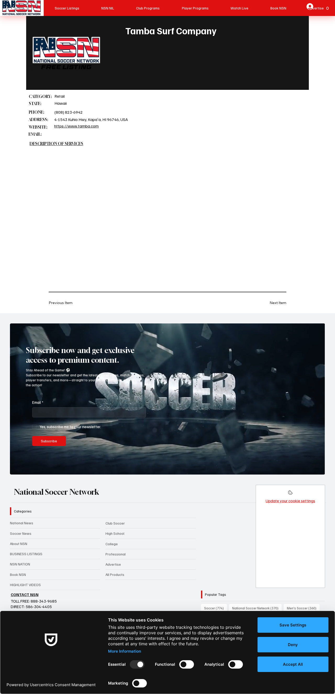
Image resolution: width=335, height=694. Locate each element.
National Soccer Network (56, 491)
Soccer (215, 608)
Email (37, 402)
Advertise (113, 564)
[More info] (290, 494)
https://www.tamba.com (76, 126)
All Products (114, 574)
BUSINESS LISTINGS (26, 554)
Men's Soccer (303, 608)
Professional (115, 554)
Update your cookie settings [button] (290, 500)
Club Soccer (115, 523)
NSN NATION (20, 564)
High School (114, 533)
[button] (316, 468)
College (111, 544)
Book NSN (18, 574)
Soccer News (20, 533)
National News (21, 523)
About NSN (18, 543)
